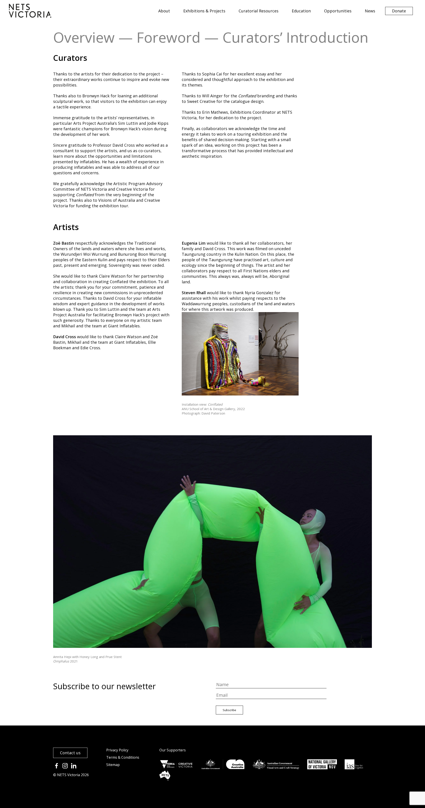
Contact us (70, 752)
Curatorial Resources (258, 10)
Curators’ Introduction (295, 37)
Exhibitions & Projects (204, 10)
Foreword (169, 37)
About (164, 10)
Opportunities (338, 10)
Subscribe (229, 710)
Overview (84, 37)
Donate (399, 10)
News (370, 10)
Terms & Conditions (122, 757)
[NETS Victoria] (30, 16)
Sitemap (113, 764)
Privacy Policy (117, 750)
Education (301, 10)
